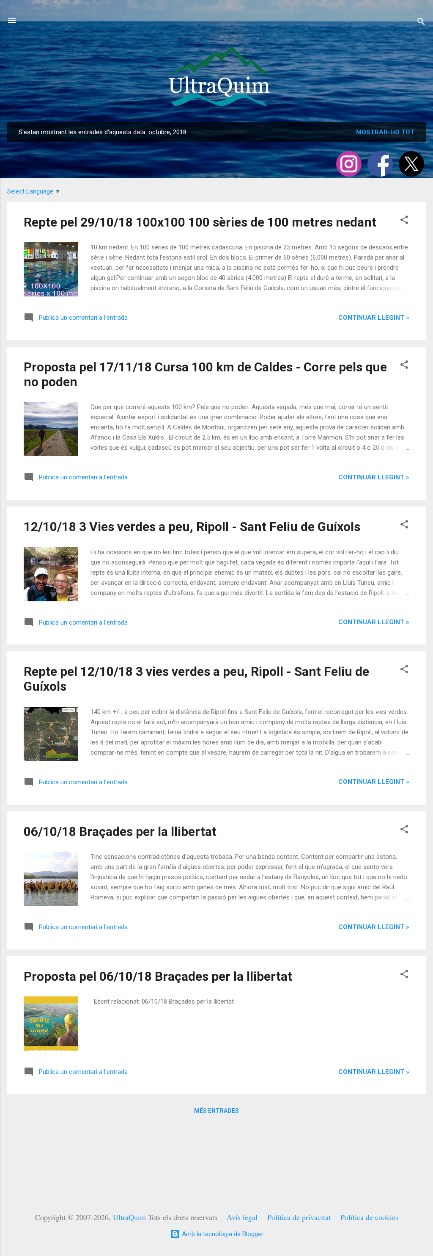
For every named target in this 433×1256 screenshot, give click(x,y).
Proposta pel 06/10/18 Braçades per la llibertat (158, 976)
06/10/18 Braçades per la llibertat (120, 831)
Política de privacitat (299, 1217)
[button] (404, 221)
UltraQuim (129, 1217)
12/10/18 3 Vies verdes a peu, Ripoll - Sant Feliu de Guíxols (192, 526)
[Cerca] (421, 23)
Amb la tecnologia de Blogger (221, 1234)
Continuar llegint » (373, 317)
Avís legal (242, 1217)
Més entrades (216, 1110)
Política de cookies (369, 1217)
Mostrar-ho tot (385, 132)
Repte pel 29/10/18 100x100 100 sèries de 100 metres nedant (200, 222)
